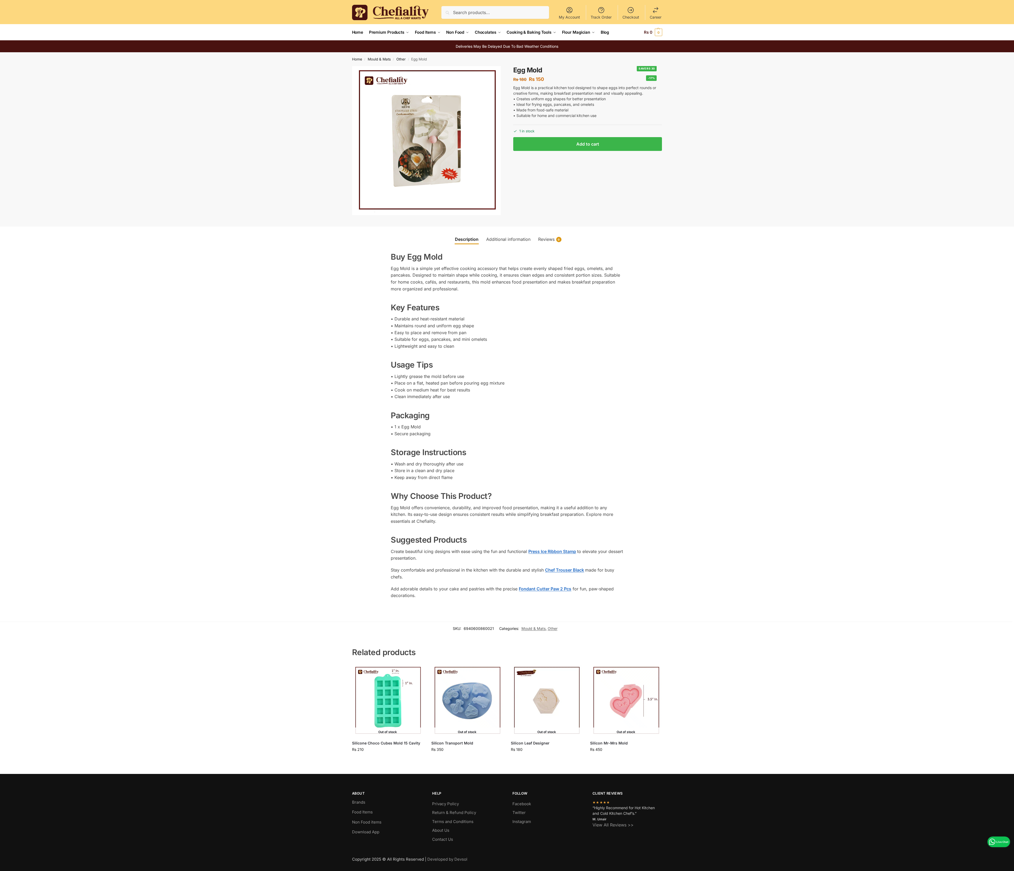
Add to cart (587, 144)
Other (401, 59)
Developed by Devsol (447, 859)
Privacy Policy (445, 803)
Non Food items (367, 822)
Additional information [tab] (508, 239)
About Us (440, 830)
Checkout (630, 17)
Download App (365, 831)
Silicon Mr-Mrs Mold (609, 743)
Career (655, 17)
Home (357, 59)
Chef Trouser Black (564, 570)
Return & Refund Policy (454, 812)
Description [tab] (467, 239)
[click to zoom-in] (426, 140)
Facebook (521, 803)
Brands (358, 802)
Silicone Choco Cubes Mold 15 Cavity (386, 743)
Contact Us (442, 839)
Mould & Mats (379, 59)
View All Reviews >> (613, 825)
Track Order (601, 17)
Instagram (521, 821)
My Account (569, 17)
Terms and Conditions (452, 821)
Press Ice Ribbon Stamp (552, 551)
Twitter (519, 812)
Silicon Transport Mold (452, 743)
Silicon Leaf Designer (530, 743)
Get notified (387, 760)
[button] (653, 32)
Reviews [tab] (549, 239)
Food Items (362, 812)
